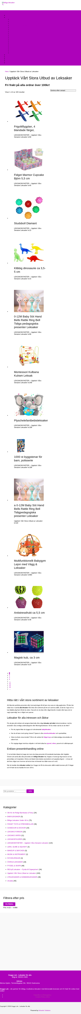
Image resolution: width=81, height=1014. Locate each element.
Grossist (9, 63)
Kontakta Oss (11, 57)
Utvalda (10, 881)
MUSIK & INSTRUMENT (16, 854)
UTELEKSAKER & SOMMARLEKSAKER (22, 877)
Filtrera (9, 904)
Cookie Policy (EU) (42, 997)
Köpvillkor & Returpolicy (42, 995)
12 (10, 683)
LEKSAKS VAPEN (14, 835)
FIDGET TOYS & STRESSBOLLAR (20, 824)
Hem (7, 15)
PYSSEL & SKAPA (14, 866)
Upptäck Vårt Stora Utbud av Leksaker (21, 873)
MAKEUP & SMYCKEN (15, 851)
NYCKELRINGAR (13, 858)
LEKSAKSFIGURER (14, 839)
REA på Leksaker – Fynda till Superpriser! (22, 869)
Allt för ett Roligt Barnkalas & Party (20, 813)
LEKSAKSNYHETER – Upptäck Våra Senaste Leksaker (27, 843)
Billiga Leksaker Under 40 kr (17, 820)
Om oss (9, 55)
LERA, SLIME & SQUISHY (17, 847)
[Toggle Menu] (4, 12)
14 (10, 687)
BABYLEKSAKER (13, 817)
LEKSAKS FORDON (14, 832)
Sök (30, 791)
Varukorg (9, 61)
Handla (8, 17)
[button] (3, 4)
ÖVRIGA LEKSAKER (15, 862)
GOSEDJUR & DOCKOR (16, 828)
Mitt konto (9, 59)
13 (10, 685)
